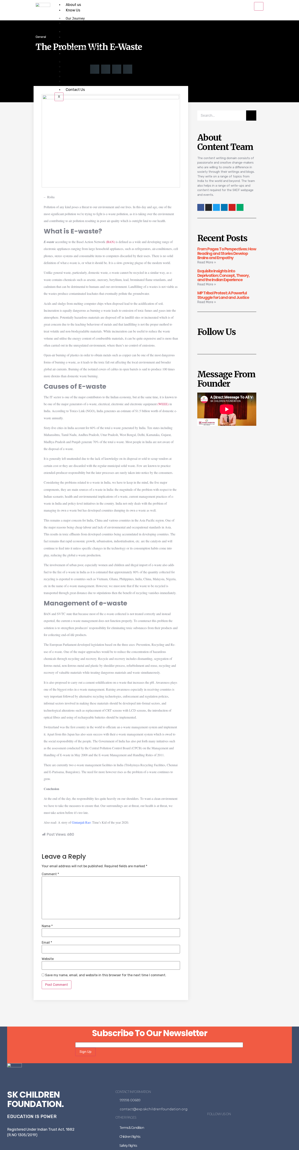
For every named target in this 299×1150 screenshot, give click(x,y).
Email (47, 942)
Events (71, 37)
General (41, 37)
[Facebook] (217, 1124)
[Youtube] (232, 207)
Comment (50, 874)
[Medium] (240, 207)
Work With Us (76, 42)
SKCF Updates (76, 81)
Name (47, 926)
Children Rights (129, 1137)
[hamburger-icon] (258, 6)
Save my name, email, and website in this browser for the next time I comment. (105, 975)
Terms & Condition (131, 1128)
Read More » (206, 262)
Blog (70, 53)
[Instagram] (208, 207)
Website (48, 959)
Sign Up (85, 1052)
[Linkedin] (224, 207)
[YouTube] (238, 1124)
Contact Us (75, 89)
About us (73, 4)
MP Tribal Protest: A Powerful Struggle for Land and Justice (223, 295)
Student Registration (83, 48)
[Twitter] (216, 207)
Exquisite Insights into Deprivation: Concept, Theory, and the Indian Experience (223, 275)
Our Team (73, 23)
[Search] (251, 115)
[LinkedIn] (233, 1124)
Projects (73, 31)
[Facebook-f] (200, 207)
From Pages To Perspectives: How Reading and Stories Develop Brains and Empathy (226, 253)
